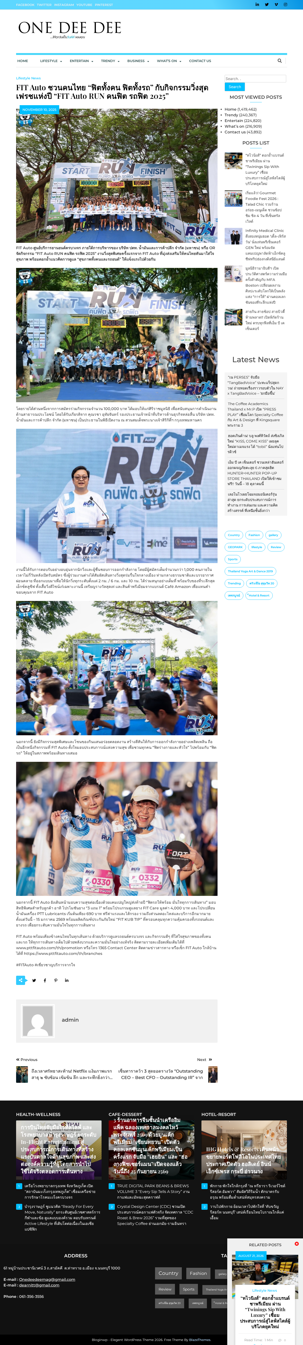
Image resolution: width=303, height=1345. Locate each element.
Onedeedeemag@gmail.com (47, 1279)
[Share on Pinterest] (56, 980)
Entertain (79, 61)
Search (235, 86)
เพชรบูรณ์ (234, 595)
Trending (234, 583)
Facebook (25, 5)
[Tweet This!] (34, 980)
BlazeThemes (199, 1340)
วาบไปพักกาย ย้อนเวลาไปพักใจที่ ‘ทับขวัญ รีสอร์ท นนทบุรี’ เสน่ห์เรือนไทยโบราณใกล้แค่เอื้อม (247, 1212)
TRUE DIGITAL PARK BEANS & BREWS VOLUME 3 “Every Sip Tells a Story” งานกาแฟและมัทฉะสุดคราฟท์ (153, 1192)
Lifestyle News (28, 78)
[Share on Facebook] (45, 980)
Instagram (64, 5)
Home (22, 61)
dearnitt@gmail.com (39, 1285)
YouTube (84, 5)
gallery (273, 535)
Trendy (108, 61)
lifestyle (256, 547)
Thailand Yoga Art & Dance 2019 (250, 571)
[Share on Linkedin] (67, 980)
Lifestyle (49, 61)
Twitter (44, 5)
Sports (232, 559)
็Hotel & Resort (259, 595)
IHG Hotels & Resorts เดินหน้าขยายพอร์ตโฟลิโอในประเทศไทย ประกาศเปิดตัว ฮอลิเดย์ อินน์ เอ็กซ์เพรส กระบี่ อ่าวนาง (243, 1160)
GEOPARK (235, 547)
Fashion (254, 535)
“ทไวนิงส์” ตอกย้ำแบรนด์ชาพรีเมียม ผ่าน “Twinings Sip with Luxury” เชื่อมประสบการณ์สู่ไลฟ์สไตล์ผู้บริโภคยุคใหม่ (265, 1312)
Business (136, 61)
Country (234, 535)
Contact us (200, 61)
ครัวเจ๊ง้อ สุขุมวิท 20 (262, 583)
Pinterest (104, 5)
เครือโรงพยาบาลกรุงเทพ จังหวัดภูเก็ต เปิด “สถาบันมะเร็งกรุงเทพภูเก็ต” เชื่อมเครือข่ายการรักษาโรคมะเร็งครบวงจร (60, 1192)
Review (276, 547)
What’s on (234, 126)
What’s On (167, 61)
